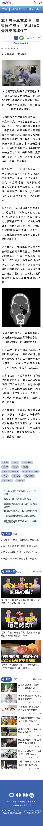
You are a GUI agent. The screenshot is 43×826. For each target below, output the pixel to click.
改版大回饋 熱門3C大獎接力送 (18, 499)
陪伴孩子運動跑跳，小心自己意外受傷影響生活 (20, 512)
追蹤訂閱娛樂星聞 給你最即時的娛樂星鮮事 (20, 505)
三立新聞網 (11, 802)
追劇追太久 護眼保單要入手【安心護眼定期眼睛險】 (20, 522)
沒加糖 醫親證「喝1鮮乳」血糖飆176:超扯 (20, 492)
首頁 (4, 9)
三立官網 (21, 802)
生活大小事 (32, 9)
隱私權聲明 (30, 802)
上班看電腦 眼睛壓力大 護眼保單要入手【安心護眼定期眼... (21, 517)
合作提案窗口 (17, 805)
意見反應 (27, 805)
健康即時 (17, 9)
